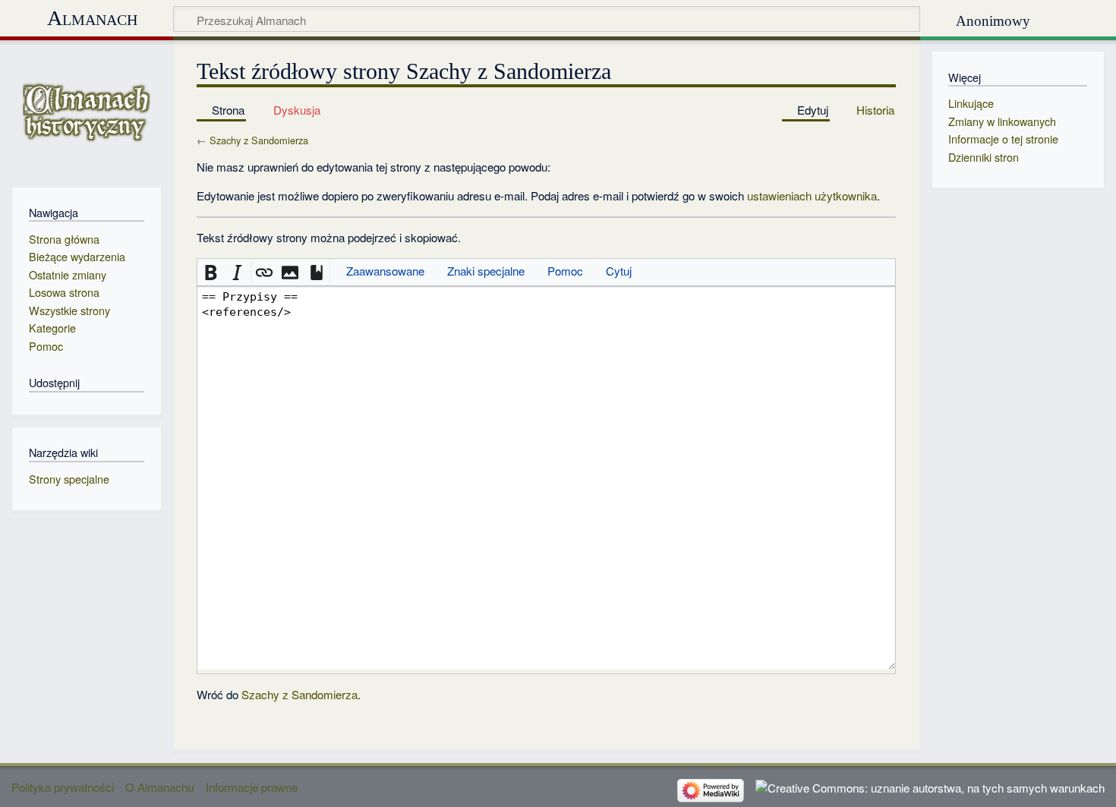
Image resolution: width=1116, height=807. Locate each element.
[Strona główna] (86, 112)
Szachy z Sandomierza (259, 140)
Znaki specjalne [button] (486, 271)
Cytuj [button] (619, 271)
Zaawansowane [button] (385, 271)
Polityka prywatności (62, 787)
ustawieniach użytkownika (812, 195)
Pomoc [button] (565, 271)
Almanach (92, 18)
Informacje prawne (252, 787)
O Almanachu (159, 787)
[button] (210, 272)
